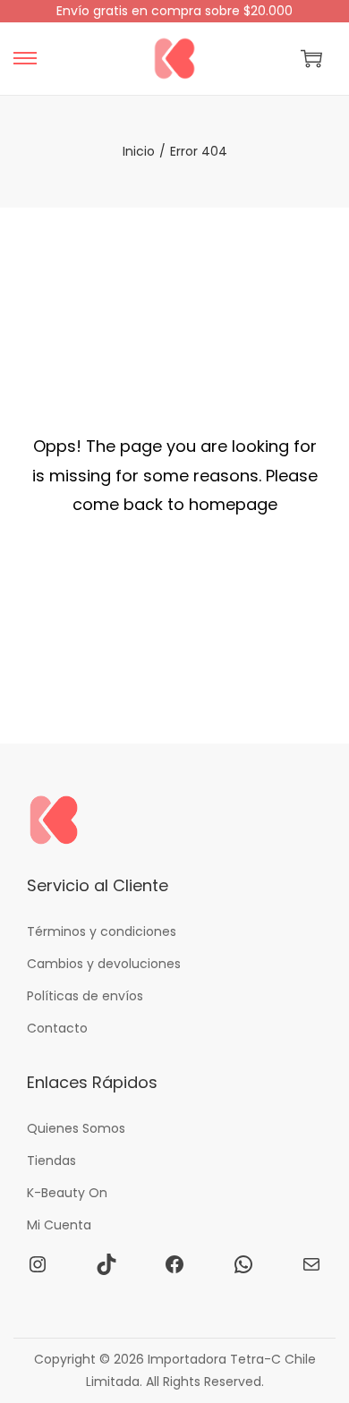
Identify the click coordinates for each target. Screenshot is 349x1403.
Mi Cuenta (59, 1225)
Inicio (139, 151)
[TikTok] (106, 1264)
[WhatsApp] (243, 1264)
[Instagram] (37, 1264)
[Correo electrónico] (311, 1264)
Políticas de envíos (85, 996)
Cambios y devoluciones (104, 964)
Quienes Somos (76, 1128)
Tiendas (51, 1160)
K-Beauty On (67, 1193)
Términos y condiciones (101, 931)
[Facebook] (174, 1264)
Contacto (57, 1028)
